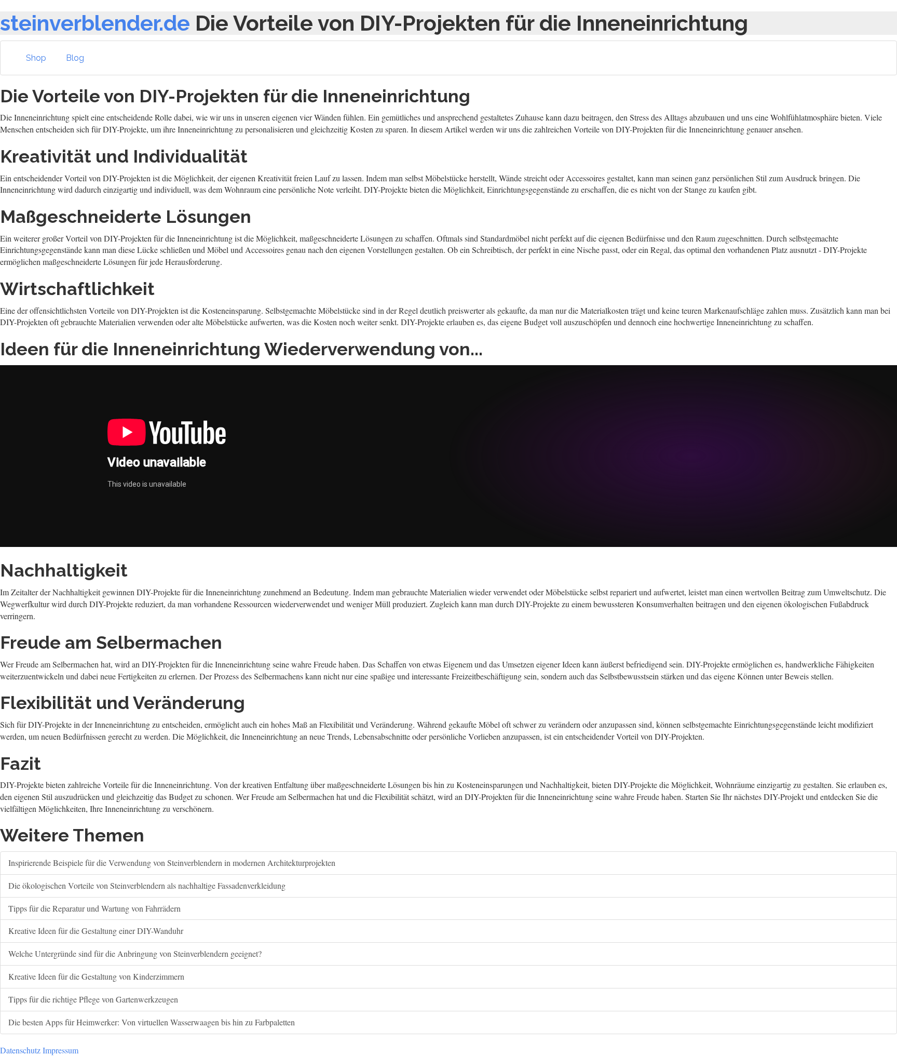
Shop (36, 58)
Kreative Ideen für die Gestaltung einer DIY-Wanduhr (95, 930)
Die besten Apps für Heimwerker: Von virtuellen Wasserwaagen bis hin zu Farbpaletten (151, 1022)
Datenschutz (20, 1050)
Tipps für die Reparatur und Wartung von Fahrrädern (94, 908)
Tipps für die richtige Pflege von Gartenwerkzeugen (93, 999)
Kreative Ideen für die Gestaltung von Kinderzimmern (96, 976)
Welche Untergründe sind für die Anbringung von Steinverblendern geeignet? (135, 953)
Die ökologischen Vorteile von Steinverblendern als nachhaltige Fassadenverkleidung (147, 885)
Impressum (60, 1050)
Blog (75, 58)
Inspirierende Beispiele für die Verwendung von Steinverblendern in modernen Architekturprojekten (171, 862)
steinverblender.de (95, 23)
